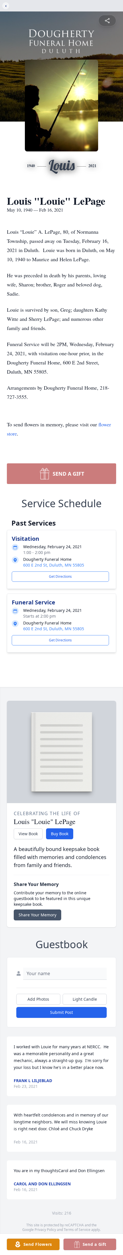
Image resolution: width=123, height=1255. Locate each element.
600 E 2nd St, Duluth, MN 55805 (53, 565)
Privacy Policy (45, 1229)
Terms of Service (77, 1229)
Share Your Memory (37, 915)
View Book (28, 833)
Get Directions (60, 576)
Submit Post (61, 1012)
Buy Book (59, 833)
